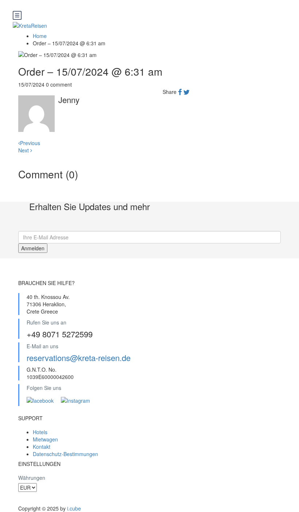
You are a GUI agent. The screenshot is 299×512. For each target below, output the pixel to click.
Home (40, 35)
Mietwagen (45, 439)
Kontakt (41, 446)
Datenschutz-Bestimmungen (65, 454)
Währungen (31, 477)
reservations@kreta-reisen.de (79, 357)
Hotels (40, 432)
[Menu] (146, 16)
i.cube (74, 508)
